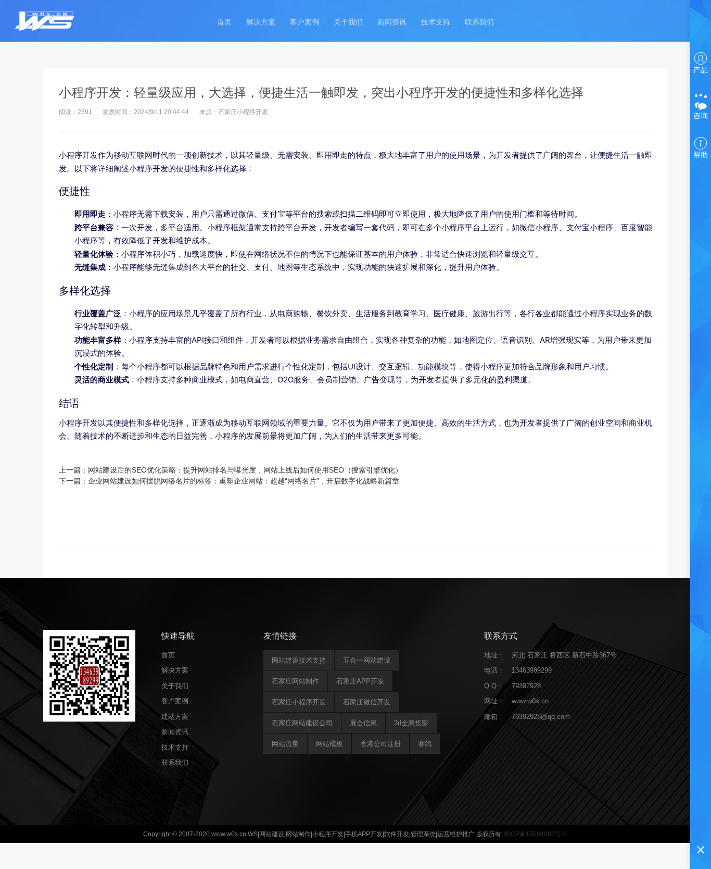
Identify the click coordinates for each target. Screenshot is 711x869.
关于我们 (348, 22)
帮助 (700, 155)
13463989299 (532, 670)
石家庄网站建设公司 (302, 723)
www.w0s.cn (530, 701)
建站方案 (174, 717)
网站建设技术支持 (299, 660)
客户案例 (304, 22)
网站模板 (329, 744)
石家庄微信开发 (366, 702)
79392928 (526, 686)
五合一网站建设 (366, 660)
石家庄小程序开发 (299, 702)
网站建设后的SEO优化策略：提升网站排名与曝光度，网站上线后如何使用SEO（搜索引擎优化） (245, 470)
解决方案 (260, 22)
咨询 (700, 115)
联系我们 (479, 22)
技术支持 (435, 22)
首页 (224, 22)
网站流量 (285, 744)
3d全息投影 (411, 723)
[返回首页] (45, 21)
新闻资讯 (392, 22)
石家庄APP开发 (360, 681)
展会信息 (363, 723)
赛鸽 (424, 744)
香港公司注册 (380, 744)
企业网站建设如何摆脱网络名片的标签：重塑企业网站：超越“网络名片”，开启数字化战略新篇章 (243, 481)
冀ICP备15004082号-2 (535, 834)
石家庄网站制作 (295, 681)
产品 (700, 70)
